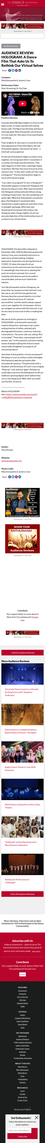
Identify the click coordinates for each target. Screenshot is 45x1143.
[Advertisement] (22, 583)
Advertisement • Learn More (22, 31)
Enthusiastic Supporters (23, 1058)
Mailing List (22, 1036)
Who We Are (22, 1067)
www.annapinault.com (11, 460)
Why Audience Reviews (23, 1042)
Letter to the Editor (22, 1045)
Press (22, 1076)
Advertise (22, 1052)
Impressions (22, 991)
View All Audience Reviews (22, 894)
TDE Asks (22, 1000)
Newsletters (23, 1079)
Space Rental (22, 1024)
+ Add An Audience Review (22, 652)
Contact (22, 1094)
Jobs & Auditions (22, 1021)
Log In (22, 1091)
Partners (22, 1082)
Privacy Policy (22, 1100)
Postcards (22, 994)
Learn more (36, 951)
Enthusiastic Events (22, 1049)
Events (22, 1015)
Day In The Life (22, 997)
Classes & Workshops (22, 1018)
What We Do (22, 1073)
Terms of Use (22, 1097)
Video (22, 1006)
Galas (22, 1027)
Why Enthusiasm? (22, 1070)
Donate (22, 974)
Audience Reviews (11, 46)
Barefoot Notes (22, 1003)
